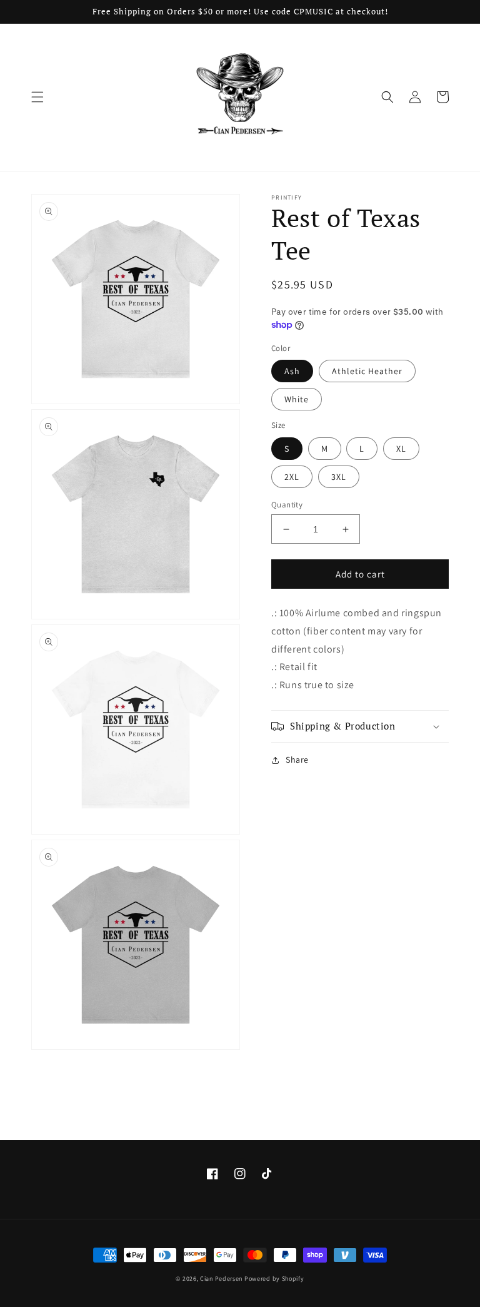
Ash (292, 371)
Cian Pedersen (222, 1278)
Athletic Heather (367, 371)
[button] (37, 97)
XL (401, 448)
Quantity (286, 504)
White (296, 399)
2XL (291, 476)
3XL (338, 476)
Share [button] (297, 759)
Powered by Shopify (274, 1278)
